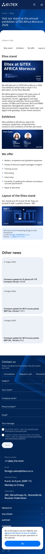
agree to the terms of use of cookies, (21, 533)
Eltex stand (8, 48)
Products (7, 508)
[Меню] (41, 4)
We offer (31, 48)
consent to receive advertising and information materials (23, 437)
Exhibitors (20, 48)
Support (6, 520)
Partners (6, 526)
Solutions (7, 514)
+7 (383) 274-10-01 (17, 237)
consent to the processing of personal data (21, 430)
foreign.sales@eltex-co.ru (20, 235)
